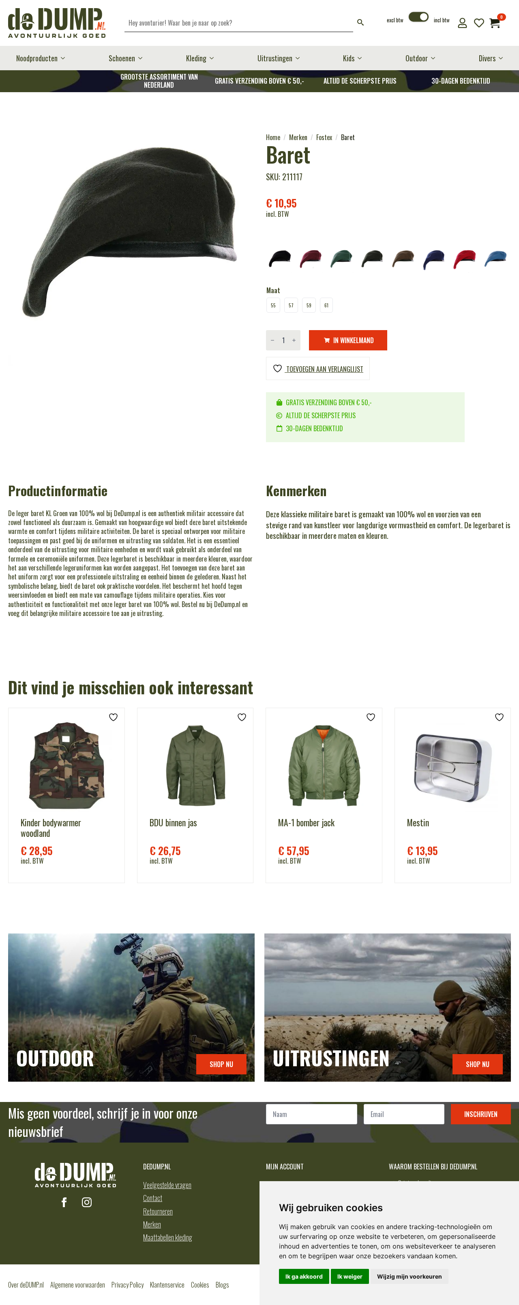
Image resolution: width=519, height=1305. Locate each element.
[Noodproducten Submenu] (65, 58)
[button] (360, 23)
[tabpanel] (130, 255)
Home (273, 137)
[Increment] (294, 340)
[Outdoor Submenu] (435, 58)
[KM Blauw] (434, 261)
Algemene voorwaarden (77, 1284)
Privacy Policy (128, 1284)
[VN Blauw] (495, 261)
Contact (152, 1198)
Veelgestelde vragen (167, 1185)
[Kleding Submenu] (214, 58)
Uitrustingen (274, 58)
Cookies (200, 1284)
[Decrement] (272, 340)
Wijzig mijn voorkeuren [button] (409, 1276)
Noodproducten (37, 58)
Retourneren (158, 1211)
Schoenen (122, 58)
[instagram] (87, 1202)
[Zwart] (280, 261)
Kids (348, 58)
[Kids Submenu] (362, 58)
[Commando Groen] (341, 261)
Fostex (324, 137)
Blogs (222, 1284)
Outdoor (416, 58)
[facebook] (64, 1202)
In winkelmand (353, 340)
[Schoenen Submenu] (142, 58)
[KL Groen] (403, 261)
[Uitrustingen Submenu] (300, 58)
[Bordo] (310, 261)
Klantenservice (167, 1284)
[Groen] (372, 261)
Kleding (196, 58)
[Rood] (464, 261)
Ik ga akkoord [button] (304, 1276)
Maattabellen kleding (167, 1237)
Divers (487, 58)
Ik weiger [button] (349, 1276)
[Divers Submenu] (503, 58)
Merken (298, 137)
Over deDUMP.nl (26, 1284)
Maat (273, 290)
